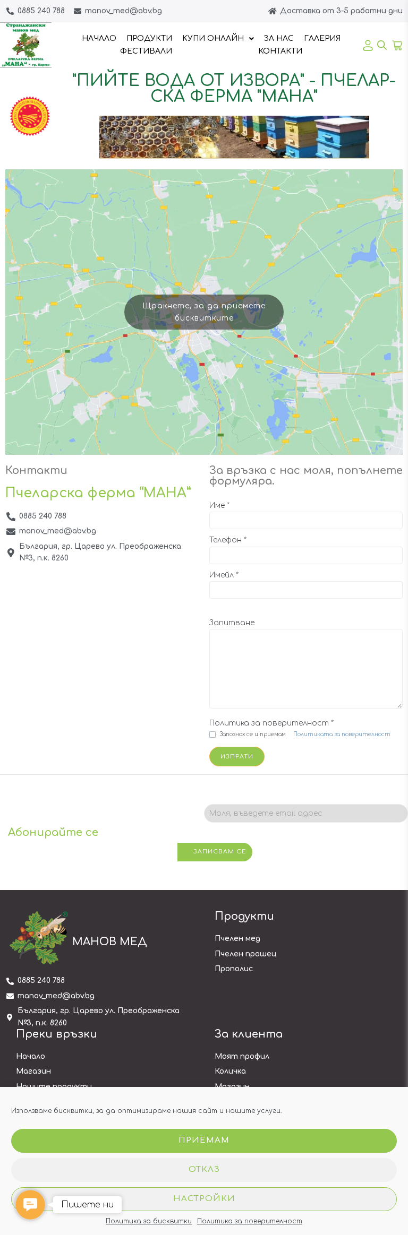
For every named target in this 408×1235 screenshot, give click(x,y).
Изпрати (236, 756)
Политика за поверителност (249, 1221)
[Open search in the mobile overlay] (379, 45)
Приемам (204, 1140)
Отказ (204, 1169)
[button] (30, 1204)
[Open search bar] (382, 45)
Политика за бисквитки (149, 1221)
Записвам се (219, 851)
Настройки (204, 1198)
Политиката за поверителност (341, 734)
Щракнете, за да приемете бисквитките (204, 312)
